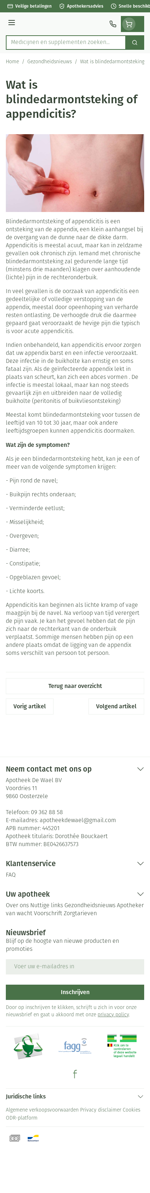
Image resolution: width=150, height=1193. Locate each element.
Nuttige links (46, 906)
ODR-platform (22, 1118)
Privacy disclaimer (100, 1110)
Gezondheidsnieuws (49, 62)
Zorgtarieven (80, 914)
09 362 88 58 (47, 813)
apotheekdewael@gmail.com (78, 821)
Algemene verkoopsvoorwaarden (42, 1110)
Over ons (17, 906)
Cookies (131, 1110)
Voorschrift (48, 914)
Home (12, 62)
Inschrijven (75, 992)
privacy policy (113, 1015)
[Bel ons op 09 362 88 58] (113, 24)
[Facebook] (75, 1074)
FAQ (11, 875)
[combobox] (66, 42)
